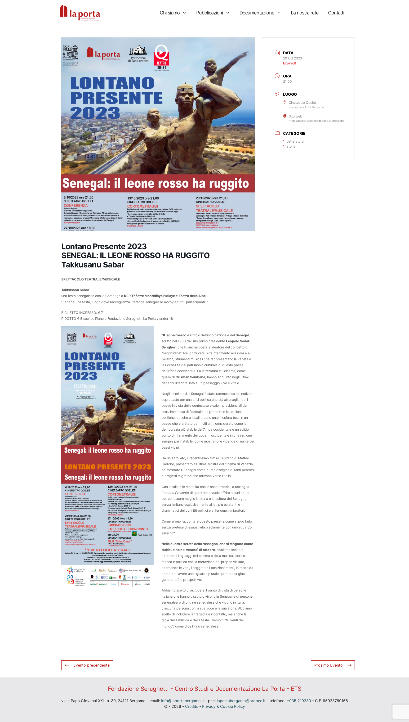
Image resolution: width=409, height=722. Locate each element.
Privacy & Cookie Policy (223, 706)
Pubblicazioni (209, 13)
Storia (290, 146)
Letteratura (295, 141)
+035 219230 (299, 700)
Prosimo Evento (328, 665)
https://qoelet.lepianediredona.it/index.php (316, 120)
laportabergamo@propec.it (241, 700)
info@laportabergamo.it (182, 700)
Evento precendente (91, 665)
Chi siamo (170, 13)
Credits (191, 706)
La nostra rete (305, 13)
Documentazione (257, 13)
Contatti (336, 13)
